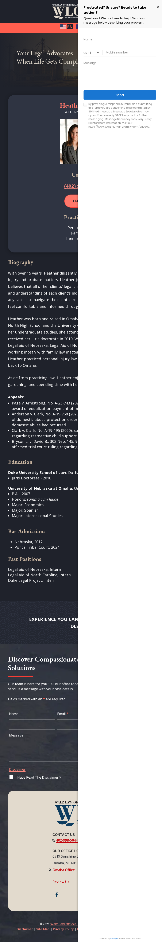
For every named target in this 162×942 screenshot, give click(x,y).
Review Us (61, 881)
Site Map (43, 929)
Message (16, 735)
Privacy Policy (63, 929)
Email (62, 713)
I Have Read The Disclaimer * (38, 777)
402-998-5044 (67, 840)
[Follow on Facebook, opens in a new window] (57, 894)
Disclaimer (17, 769)
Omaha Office (64, 869)
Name (14, 713)
